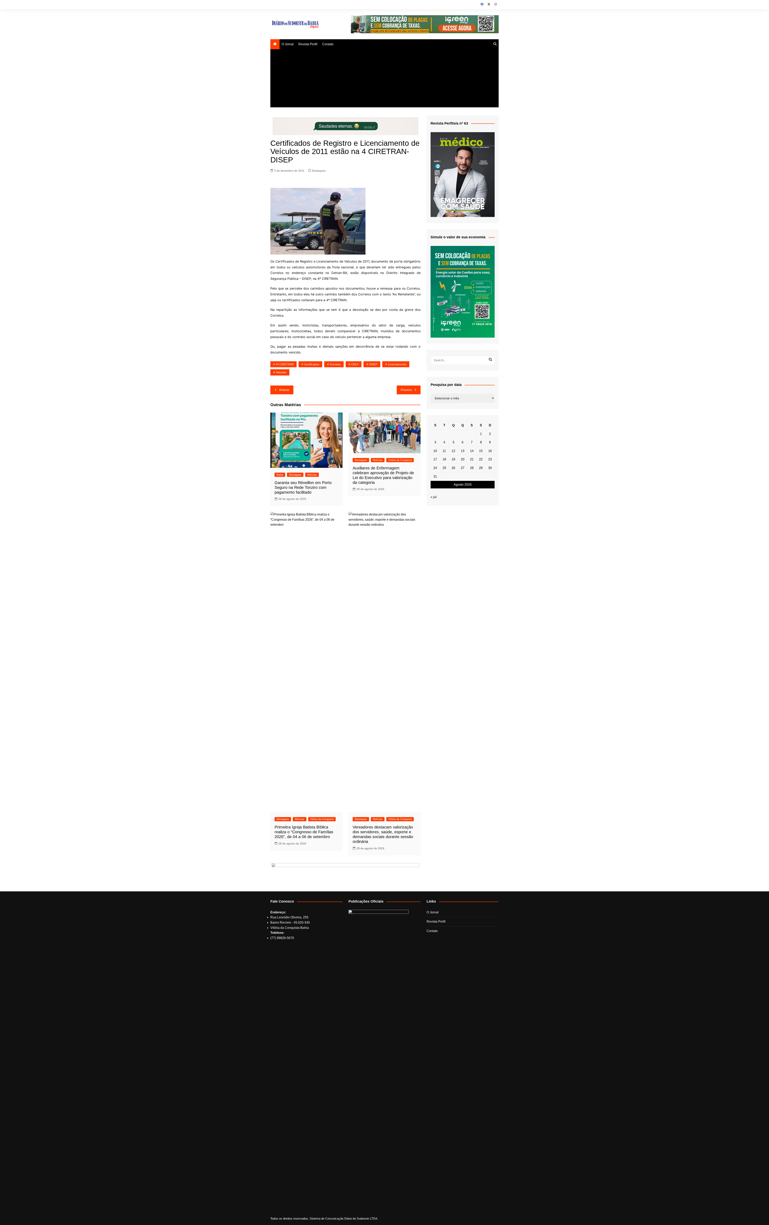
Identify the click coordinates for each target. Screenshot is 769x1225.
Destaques (319, 170)
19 (453, 459)
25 (444, 468)
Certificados (311, 364)
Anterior (284, 390)
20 (462, 459)
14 (472, 451)
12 (453, 451)
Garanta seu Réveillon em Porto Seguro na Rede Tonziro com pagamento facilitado (303, 487)
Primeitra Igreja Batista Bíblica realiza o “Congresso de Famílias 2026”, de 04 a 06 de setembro (304, 832)
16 (490, 451)
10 (435, 451)
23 (490, 459)
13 (462, 451)
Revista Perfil (307, 44)
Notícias (312, 474)
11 (444, 451)
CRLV (354, 364)
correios (335, 364)
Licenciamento (397, 364)
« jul (434, 497)
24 (435, 468)
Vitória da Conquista (400, 460)
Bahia (280, 474)
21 (472, 459)
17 (435, 459)
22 (481, 459)
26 (453, 468)
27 (462, 468)
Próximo (406, 390)
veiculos (281, 372)
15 (481, 451)
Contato (327, 44)
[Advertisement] (384, 79)
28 (472, 468)
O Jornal (288, 44)
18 (444, 459)
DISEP (373, 364)
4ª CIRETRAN (285, 364)
